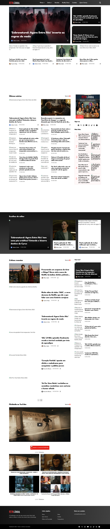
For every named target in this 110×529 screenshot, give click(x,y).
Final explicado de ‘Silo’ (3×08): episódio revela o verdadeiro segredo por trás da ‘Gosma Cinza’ (28, 130)
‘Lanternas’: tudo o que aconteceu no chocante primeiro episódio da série (27, 168)
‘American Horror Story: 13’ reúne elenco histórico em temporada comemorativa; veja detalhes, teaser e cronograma (29, 149)
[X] (81, 125)
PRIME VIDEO (17, 495)
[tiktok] (91, 125)
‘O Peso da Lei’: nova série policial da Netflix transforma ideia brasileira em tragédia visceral (93, 327)
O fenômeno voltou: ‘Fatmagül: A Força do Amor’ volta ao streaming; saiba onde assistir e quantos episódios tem (60, 140)
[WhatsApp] (89, 125)
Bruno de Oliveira (47, 368)
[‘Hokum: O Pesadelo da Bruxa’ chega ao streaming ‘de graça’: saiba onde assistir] (45, 159)
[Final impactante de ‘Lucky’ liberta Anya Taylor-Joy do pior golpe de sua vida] (43, 51)
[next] (41, 400)
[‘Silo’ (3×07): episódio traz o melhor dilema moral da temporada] (79, 345)
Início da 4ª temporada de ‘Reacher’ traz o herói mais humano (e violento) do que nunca (92, 309)
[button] (41, 452)
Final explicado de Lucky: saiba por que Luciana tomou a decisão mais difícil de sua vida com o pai (28, 140)
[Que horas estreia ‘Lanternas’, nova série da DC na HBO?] (45, 178)
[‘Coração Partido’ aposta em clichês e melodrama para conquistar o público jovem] (24, 364)
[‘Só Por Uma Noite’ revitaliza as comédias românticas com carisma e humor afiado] (24, 387)
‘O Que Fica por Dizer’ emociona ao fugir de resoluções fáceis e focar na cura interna (92, 292)
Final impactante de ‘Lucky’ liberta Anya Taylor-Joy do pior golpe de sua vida (42, 60)
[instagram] (83, 125)
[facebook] (78, 125)
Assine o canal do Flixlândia (41, 447)
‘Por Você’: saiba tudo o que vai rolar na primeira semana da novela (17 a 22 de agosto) (60, 168)
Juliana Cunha (16, 40)
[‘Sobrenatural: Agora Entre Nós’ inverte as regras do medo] (39, 25)
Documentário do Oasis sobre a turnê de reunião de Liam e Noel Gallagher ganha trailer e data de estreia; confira (60, 130)
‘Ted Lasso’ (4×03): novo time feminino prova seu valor (18, 60)
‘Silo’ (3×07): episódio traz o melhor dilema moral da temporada (92, 345)
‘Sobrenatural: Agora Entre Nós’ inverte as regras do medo (38, 34)
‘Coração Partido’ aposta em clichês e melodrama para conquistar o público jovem (53, 363)
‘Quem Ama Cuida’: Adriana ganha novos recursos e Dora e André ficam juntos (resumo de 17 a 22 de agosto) (28, 177)
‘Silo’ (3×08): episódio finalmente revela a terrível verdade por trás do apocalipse (85, 18)
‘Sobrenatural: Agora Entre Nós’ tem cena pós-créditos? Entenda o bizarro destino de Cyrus (22, 120)
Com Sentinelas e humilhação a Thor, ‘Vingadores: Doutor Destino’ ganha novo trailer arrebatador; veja (83, 158)
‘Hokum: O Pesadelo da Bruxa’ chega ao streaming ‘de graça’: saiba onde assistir (60, 159)
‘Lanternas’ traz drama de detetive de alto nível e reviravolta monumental (64, 60)
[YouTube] (86, 125)
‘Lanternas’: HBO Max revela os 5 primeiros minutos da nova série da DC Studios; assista (92, 353)
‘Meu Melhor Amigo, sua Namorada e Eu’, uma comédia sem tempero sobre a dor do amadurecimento (92, 318)
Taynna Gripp (78, 41)
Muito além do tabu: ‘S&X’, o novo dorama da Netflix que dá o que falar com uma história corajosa (55, 295)
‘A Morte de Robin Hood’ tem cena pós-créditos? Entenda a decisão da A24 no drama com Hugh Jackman (93, 300)
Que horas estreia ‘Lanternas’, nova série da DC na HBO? (60, 177)
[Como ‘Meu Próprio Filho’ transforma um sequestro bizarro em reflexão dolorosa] (95, 136)
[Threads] (94, 125)
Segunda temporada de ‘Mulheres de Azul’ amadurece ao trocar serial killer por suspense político (84, 179)
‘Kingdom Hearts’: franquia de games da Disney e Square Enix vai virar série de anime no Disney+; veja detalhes (61, 149)
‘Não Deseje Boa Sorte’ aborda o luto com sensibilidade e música (91, 336)
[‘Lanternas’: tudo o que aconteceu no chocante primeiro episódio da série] (13, 169)
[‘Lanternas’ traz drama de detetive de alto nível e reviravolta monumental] (66, 51)
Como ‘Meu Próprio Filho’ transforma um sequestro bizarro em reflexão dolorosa (84, 137)
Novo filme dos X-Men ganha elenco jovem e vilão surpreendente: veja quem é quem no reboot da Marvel (90, 60)
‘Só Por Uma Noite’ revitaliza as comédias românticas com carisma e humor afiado (55, 385)
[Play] (40, 425)
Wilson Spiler (78, 22)
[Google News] (97, 125)
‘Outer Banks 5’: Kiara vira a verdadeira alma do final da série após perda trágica (85, 37)
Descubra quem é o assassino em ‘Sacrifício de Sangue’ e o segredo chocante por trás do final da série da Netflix (55, 120)
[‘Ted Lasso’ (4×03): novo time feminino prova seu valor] (19, 51)
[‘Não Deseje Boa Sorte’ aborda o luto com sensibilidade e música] (79, 337)
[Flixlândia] (14, 2)
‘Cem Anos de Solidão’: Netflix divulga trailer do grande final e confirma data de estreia (28, 159)
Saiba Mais (79, 116)
